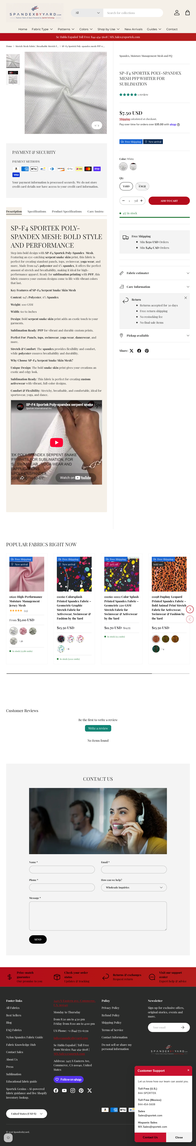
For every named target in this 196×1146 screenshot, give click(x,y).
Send (37, 939)
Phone (32, 879)
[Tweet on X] (131, 351)
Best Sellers (13, 1015)
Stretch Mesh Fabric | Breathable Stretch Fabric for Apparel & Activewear (37, 46)
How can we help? (111, 879)
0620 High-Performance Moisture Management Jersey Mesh (25, 601)
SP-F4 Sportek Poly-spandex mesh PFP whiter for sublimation (83, 46)
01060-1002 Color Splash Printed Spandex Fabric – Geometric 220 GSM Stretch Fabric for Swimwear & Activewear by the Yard (121, 607)
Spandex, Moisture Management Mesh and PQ (145, 55)
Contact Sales (14, 1052)
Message (34, 897)
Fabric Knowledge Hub (21, 1045)
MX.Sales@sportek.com (69, 1054)
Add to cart (169, 200)
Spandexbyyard (21, 1132)
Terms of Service (112, 1030)
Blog (9, 1022)
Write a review (98, 728)
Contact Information (114, 1037)
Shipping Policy (112, 1022)
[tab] (14, 211)
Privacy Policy (110, 1008)
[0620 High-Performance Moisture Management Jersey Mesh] (26, 574)
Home (22, 29)
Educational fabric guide (21, 1081)
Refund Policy (111, 1015)
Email (104, 862)
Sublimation (13, 1074)
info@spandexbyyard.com (71, 1038)
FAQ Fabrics (14, 1030)
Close (179, 1137)
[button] (187, 12)
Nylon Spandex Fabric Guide (24, 1037)
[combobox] (117, 13)
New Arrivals (133, 29)
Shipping (124, 118)
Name (32, 862)
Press (9, 1067)
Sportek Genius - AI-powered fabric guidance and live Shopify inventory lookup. (26, 1093)
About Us (12, 1059)
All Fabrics (13, 1008)
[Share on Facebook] (139, 351)
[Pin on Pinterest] (147, 351)
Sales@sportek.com (150, 1115)
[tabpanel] (56, 365)
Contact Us (150, 1137)
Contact (172, 29)
